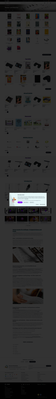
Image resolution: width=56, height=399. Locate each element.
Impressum (37, 204)
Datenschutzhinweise (42, 204)
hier (37, 200)
